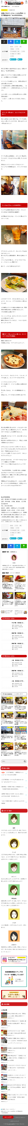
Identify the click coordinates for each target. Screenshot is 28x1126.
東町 (20, 46)
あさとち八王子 (8, 1117)
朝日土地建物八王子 (5, 6)
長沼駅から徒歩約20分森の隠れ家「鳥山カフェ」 (16, 1049)
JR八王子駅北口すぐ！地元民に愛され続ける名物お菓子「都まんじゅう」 (16, 1023)
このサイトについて (14, 1121)
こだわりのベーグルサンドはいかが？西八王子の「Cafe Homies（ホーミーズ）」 (16, 1068)
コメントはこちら (15, 6)
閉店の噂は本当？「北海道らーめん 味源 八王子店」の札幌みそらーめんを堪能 (17, 1058)
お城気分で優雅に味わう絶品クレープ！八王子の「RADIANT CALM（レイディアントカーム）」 (17, 1041)
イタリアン (4, 10)
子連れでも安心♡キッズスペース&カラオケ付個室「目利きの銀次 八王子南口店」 (17, 1097)
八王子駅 (23, 51)
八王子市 (16, 46)
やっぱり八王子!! (11, 1124)
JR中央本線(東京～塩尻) (14, 51)
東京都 (11, 46)
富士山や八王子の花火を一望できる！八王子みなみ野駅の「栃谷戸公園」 (16, 1087)
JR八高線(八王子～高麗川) (15, 53)
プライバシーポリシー (20, 1117)
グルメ (20, 59)
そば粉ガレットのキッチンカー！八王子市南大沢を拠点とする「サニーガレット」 (16, 1078)
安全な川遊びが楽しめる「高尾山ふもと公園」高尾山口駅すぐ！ (16, 1015)
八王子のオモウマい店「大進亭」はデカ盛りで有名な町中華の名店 (16, 1032)
